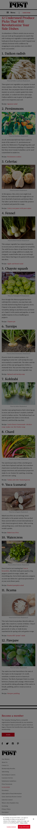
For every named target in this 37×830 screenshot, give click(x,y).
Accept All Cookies (24, 826)
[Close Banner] (33, 819)
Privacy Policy (24, 822)
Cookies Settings (11, 826)
